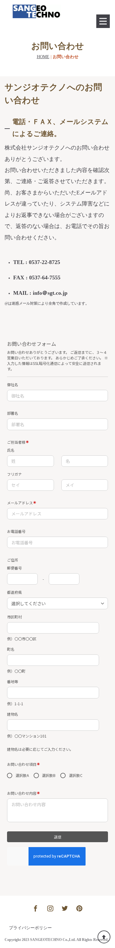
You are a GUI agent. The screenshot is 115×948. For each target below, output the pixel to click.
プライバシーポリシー (30, 928)
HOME (43, 56)
